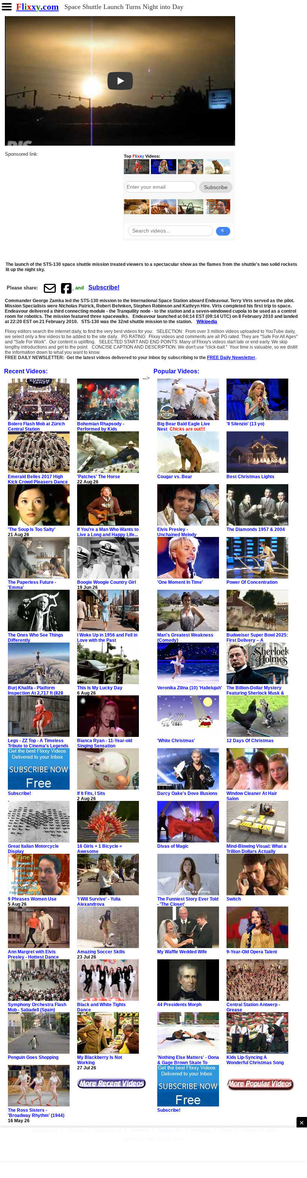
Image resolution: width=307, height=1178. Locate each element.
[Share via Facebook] (67, 288)
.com (37, 7)
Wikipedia (207, 321)
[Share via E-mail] (50, 288)
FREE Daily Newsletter (231, 357)
